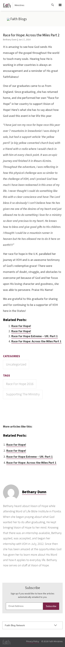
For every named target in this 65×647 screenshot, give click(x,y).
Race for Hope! (21, 326)
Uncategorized (16, 364)
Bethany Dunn (10, 39)
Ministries (19, 5)
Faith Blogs (18, 19)
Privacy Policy (32, 641)
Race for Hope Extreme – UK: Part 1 (34, 336)
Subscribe (51, 606)
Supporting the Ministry (23, 394)
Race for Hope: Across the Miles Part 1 (36, 341)
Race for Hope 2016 (20, 384)
